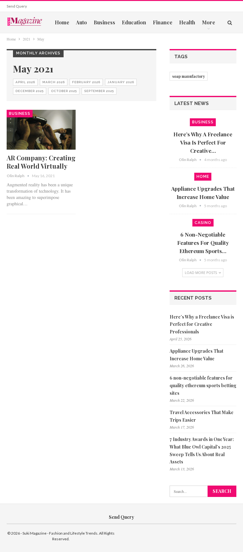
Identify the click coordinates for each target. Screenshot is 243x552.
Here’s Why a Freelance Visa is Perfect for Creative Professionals (202, 324)
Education (134, 22)
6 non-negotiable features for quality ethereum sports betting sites (203, 385)
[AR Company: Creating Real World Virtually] (41, 130)
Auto (81, 22)
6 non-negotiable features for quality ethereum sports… (203, 242)
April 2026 (25, 82)
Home (62, 22)
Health (187, 22)
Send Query (17, 6)
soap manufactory (188, 76)
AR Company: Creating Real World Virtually (41, 161)
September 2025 (99, 91)
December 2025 (30, 91)
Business (104, 22)
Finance (162, 22)
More (208, 22)
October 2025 (64, 91)
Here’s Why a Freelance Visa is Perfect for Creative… (202, 142)
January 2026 (121, 82)
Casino (203, 222)
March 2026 (53, 82)
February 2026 (86, 82)
